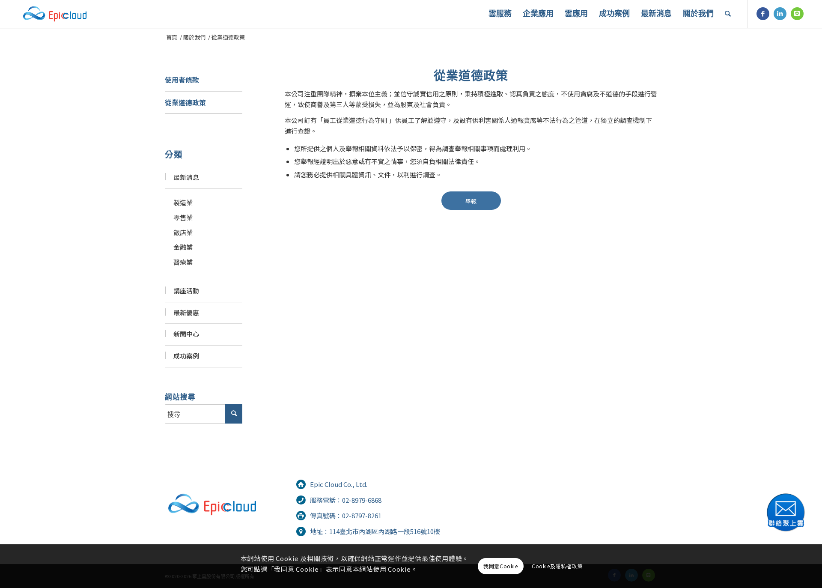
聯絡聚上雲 (785, 512)
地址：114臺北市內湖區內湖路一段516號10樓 (375, 531)
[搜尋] (727, 14)
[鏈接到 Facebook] (762, 13)
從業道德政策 (185, 102)
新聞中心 (186, 333)
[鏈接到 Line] (797, 13)
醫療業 (183, 261)
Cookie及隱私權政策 (557, 566)
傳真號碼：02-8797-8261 (345, 515)
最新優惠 (186, 312)
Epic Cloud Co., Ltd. (338, 484)
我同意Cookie (500, 566)
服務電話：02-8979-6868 (345, 499)
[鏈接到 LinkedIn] (780, 13)
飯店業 (183, 232)
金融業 (183, 246)
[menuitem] (500, 14)
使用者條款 (182, 80)
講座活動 (186, 290)
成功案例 (186, 355)
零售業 (183, 217)
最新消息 (186, 177)
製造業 (183, 202)
